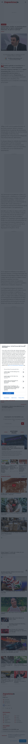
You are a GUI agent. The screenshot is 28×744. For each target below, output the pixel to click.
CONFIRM (8, 393)
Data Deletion (6, 397)
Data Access (14, 397)
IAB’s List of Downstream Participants (15, 365)
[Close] (25, 346)
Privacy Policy (21, 397)
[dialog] (14, 372)
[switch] (23, 372)
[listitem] (14, 369)
